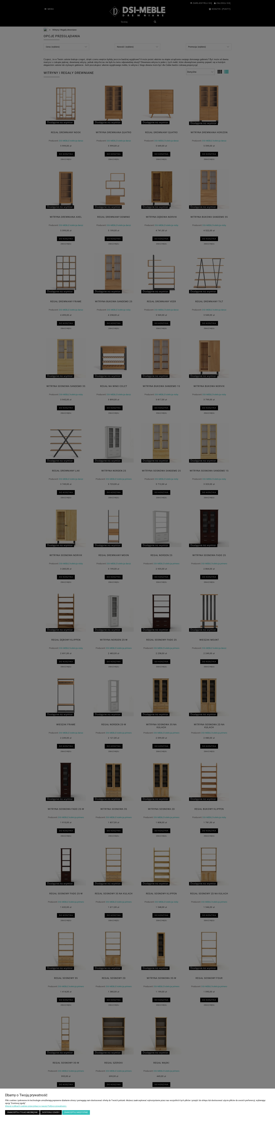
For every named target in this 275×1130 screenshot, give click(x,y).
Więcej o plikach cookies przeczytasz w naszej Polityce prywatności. (36, 1106)
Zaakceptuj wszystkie (76, 1112)
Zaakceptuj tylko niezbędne (22, 1112)
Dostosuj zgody (51, 1112)
